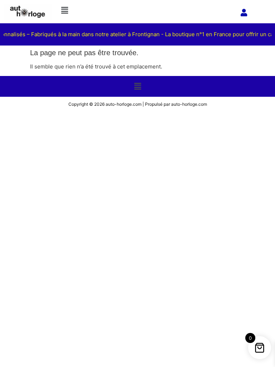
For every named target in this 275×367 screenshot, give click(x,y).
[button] (146, 10)
